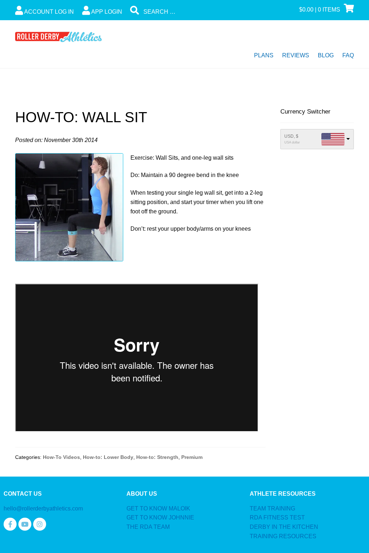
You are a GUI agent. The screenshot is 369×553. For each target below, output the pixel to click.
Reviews (295, 55)
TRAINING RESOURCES (283, 536)
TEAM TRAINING (272, 508)
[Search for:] (184, 12)
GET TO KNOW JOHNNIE (160, 517)
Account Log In (48, 12)
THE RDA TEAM (148, 527)
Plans (264, 55)
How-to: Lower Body (108, 457)
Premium (192, 457)
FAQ (348, 55)
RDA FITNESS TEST (277, 517)
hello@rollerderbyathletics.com (43, 508)
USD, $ (291, 136)
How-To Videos (61, 457)
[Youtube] (24, 524)
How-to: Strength (157, 457)
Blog (326, 55)
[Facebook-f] (10, 524)
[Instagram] (39, 524)
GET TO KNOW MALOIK (158, 508)
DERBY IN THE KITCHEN (284, 527)
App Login (106, 12)
